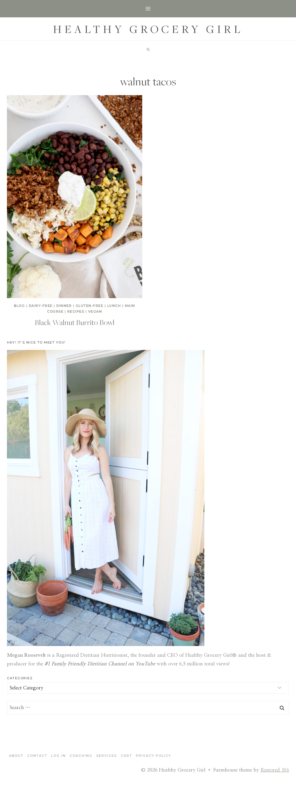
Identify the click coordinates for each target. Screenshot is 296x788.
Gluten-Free (89, 306)
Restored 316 (274, 769)
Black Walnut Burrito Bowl (74, 322)
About (16, 756)
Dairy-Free (41, 306)
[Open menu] (148, 8)
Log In (58, 756)
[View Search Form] (148, 49)
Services (106, 756)
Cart (126, 756)
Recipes (75, 311)
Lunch (114, 306)
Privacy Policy (153, 756)
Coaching (81, 756)
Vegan (95, 311)
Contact (37, 756)
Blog (19, 306)
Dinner (64, 306)
